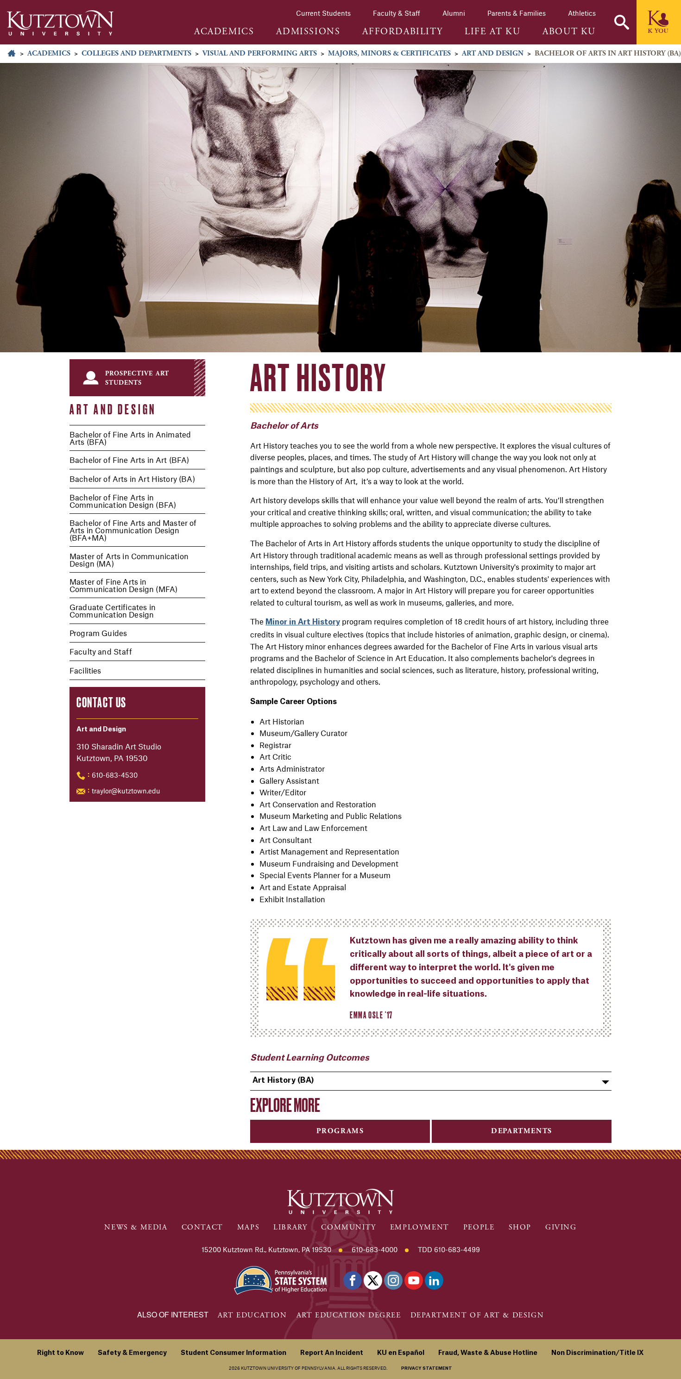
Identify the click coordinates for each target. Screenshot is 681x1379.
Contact (202, 1227)
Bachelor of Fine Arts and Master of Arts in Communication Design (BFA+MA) (133, 530)
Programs (340, 1131)
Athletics (582, 13)
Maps (248, 1227)
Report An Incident (331, 1353)
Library (290, 1227)
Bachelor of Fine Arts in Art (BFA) (129, 459)
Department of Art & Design (477, 1315)
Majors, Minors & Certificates (389, 53)
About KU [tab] (569, 32)
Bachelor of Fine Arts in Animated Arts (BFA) (130, 438)
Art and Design (492, 53)
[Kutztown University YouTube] (413, 1280)
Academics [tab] (224, 32)
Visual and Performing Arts (259, 53)
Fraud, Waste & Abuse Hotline (487, 1353)
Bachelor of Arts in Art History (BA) (132, 478)
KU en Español (400, 1353)
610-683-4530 (115, 775)
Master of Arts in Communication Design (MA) (129, 559)
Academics (48, 53)
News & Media (135, 1227)
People (479, 1227)
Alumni (453, 13)
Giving (561, 1227)
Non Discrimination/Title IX (597, 1353)
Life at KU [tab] (492, 32)
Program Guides (98, 632)
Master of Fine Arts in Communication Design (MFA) (123, 585)
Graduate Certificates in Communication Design (112, 610)
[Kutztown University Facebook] (352, 1280)
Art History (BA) (283, 1080)
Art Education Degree (348, 1315)
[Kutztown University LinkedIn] (434, 1280)
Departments (521, 1131)
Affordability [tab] (402, 32)
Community (348, 1227)
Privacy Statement (426, 1369)
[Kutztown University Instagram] (393, 1280)
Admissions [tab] (308, 32)
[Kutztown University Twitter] (373, 1280)
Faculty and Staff (100, 651)
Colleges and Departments (136, 53)
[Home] (60, 23)
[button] (622, 22)
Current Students (323, 13)
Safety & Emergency (132, 1353)
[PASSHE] (280, 1279)
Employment (419, 1227)
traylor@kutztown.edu (126, 790)
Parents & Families (516, 13)
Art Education (252, 1315)
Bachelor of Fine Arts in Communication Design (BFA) (122, 501)
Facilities (85, 670)
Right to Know (60, 1353)
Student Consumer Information (233, 1353)
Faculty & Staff (396, 13)
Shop (520, 1227)
